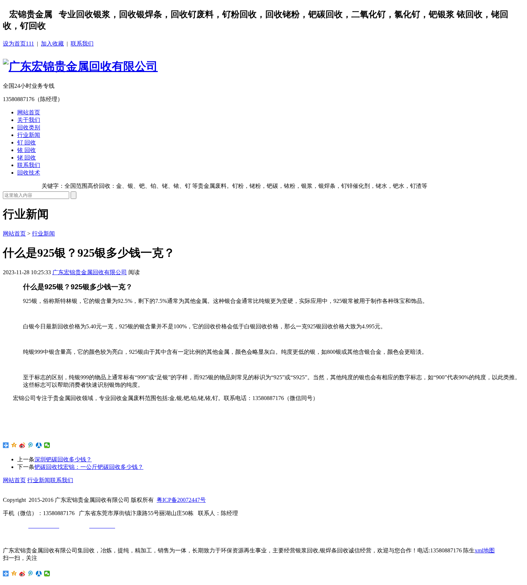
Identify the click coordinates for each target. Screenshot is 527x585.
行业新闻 (28, 135)
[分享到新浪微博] (22, 445)
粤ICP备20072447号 (181, 500)
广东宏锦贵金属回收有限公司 (89, 272)
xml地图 (485, 550)
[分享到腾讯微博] (31, 445)
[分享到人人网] (39, 445)
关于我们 (28, 120)
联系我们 (82, 44)
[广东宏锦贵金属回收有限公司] (80, 66)
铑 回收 (26, 157)
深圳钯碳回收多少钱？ (63, 459)
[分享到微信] (47, 445)
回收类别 (28, 127)
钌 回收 (26, 142)
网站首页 (28, 112)
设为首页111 (18, 44)
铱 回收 (26, 150)
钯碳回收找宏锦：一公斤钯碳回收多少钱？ (88, 467)
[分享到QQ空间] (14, 445)
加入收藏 (52, 44)
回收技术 (28, 173)
